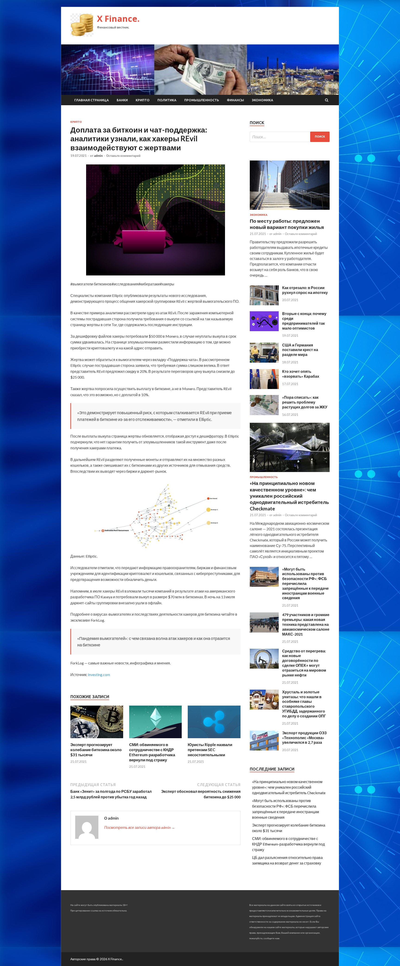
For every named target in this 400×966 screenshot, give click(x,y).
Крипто (143, 100)
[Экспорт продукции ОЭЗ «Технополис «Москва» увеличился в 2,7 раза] (264, 749)
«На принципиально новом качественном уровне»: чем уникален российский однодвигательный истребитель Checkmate (289, 495)
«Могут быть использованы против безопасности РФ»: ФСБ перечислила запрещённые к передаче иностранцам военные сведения (305, 583)
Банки (122, 100)
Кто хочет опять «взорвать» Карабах (300, 373)
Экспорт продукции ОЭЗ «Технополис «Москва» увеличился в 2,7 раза (304, 738)
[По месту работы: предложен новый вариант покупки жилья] (290, 210)
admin (98, 155)
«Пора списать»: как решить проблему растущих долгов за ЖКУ (304, 402)
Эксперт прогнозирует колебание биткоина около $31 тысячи (96, 749)
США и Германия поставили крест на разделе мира (300, 350)
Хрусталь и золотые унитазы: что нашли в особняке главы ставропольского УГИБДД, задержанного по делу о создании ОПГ (304, 704)
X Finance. (118, 18)
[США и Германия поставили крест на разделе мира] (264, 361)
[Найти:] (290, 137)
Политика (166, 100)
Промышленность (201, 100)
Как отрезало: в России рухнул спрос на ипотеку (305, 290)
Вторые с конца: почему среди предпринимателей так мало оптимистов (304, 320)
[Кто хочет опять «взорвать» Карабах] (264, 387)
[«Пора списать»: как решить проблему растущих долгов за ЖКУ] (264, 413)
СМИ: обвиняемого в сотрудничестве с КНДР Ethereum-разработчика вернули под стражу (152, 752)
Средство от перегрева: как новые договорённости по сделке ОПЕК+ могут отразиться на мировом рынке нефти (304, 663)
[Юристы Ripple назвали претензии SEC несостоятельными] (214, 739)
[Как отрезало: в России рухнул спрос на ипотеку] (264, 304)
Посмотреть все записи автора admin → (139, 827)
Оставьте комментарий (123, 155)
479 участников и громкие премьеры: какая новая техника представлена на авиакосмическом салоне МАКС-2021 (305, 624)
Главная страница (91, 100)
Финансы (235, 100)
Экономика (262, 100)
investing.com (99, 674)
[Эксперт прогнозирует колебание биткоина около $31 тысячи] (96, 739)
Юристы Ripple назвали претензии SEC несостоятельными (210, 749)
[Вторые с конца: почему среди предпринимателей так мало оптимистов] (264, 329)
